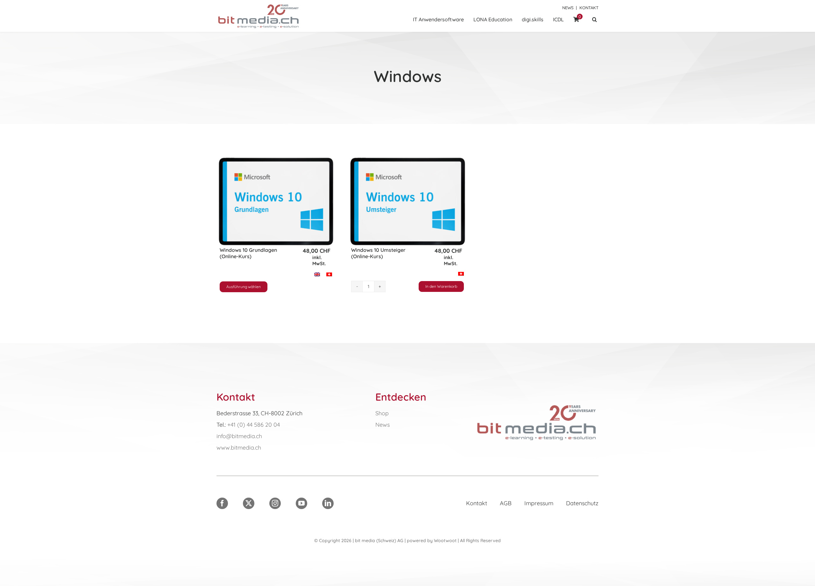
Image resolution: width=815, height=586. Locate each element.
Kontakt (589, 7)
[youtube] (301, 503)
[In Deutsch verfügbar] (537, 404)
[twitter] (248, 503)
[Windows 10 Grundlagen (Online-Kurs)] (275, 201)
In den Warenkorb (441, 286)
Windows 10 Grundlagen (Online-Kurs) (248, 253)
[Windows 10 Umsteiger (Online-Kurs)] (407, 201)
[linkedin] (328, 503)
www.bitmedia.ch (238, 447)
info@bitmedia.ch (239, 436)
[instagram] (275, 503)
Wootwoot (445, 540)
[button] (595, 19)
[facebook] (222, 503)
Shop (382, 413)
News (567, 7)
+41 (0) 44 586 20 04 (253, 424)
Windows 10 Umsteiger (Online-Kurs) (378, 253)
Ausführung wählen (243, 286)
